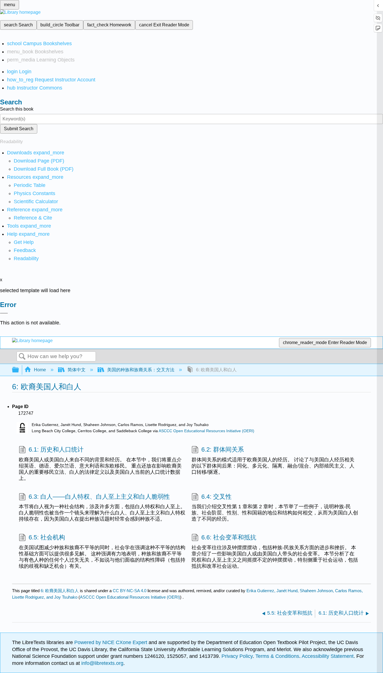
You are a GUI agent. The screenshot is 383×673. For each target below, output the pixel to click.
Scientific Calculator (36, 201)
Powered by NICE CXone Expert (111, 642)
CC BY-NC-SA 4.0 (129, 590)
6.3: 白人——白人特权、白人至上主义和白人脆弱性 (99, 496)
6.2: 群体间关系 (222, 449)
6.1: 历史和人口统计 (56, 449)
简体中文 (76, 369)
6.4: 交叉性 (216, 496)
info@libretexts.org (101, 663)
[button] (25, 250)
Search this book (16, 109)
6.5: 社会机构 (47, 537)
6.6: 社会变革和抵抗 (228, 537)
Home (40, 369)
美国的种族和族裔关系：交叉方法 (141, 369)
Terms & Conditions (277, 656)
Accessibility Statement (328, 656)
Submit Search (18, 128)
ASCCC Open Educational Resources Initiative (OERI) (206, 431)
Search (22, 356)
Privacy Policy (237, 656)
